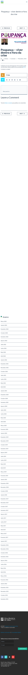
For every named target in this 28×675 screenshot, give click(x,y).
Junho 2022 (3, 348)
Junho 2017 (3, 522)
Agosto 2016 (4, 560)
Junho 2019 (3, 460)
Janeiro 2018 (4, 495)
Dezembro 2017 (4, 498)
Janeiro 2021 (4, 390)
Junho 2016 (3, 564)
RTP (24, 67)
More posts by (6, 91)
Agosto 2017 (4, 514)
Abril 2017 (3, 529)
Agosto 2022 (4, 340)
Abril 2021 (3, 387)
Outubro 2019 (4, 444)
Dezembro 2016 (4, 545)
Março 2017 (4, 533)
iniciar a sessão (8, 103)
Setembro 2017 (4, 510)
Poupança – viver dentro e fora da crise (12, 52)
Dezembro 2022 (4, 329)
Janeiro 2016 (4, 583)
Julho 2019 (3, 456)
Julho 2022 (3, 344)
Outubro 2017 (4, 506)
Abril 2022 (3, 356)
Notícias (6, 58)
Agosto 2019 (4, 452)
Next (21, 28)
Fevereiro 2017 (4, 537)
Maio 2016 (3, 568)
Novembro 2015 (5, 591)
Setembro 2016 (4, 556)
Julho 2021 (3, 375)
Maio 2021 (3, 383)
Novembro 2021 (5, 367)
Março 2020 (4, 425)
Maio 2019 (3, 464)
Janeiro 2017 (4, 541)
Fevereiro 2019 (4, 475)
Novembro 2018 (5, 487)
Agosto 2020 (4, 406)
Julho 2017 (3, 518)
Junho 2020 (3, 414)
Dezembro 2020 (4, 394)
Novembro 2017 (5, 502)
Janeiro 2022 (4, 360)
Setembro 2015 (4, 599)
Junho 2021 (3, 379)
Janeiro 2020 (4, 433)
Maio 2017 (3, 525)
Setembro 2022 (4, 336)
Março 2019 (4, 471)
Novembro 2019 (5, 441)
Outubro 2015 (4, 595)
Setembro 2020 (4, 402)
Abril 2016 (3, 572)
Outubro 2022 (4, 333)
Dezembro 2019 (4, 437)
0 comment (12, 58)
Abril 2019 (3, 468)
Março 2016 (4, 576)
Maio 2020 (3, 417)
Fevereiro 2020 (4, 429)
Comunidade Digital (16, 632)
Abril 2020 (3, 421)
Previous (7, 28)
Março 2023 (4, 321)
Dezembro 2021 (4, 363)
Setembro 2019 (4, 448)
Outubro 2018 (4, 491)
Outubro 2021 (4, 371)
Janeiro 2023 (4, 325)
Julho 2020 (3, 410)
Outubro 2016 (4, 552)
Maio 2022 (3, 352)
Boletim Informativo (5, 632)
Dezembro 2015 (4, 587)
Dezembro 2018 (4, 483)
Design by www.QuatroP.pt (11, 626)
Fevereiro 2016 (4, 579)
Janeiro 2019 (4, 479)
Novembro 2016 (5, 549)
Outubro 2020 (4, 398)
